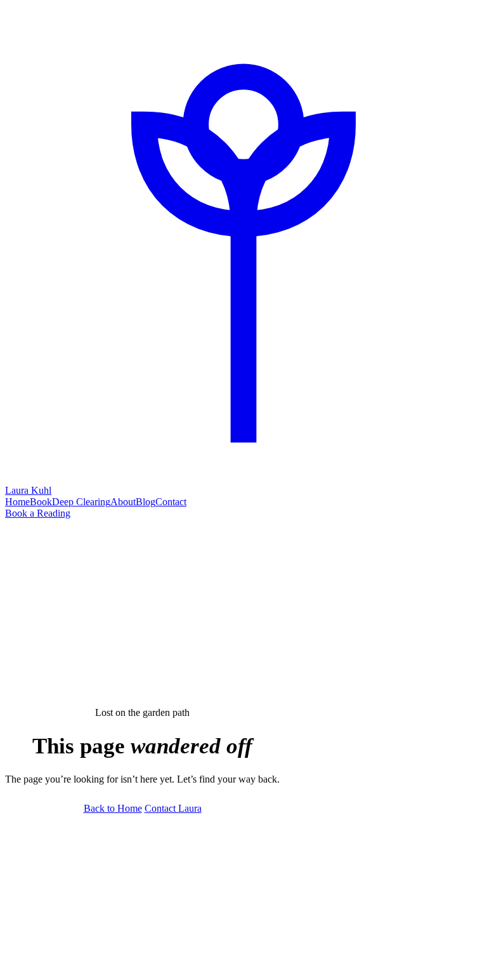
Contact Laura (173, 808)
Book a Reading (37, 513)
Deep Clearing (81, 501)
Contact (170, 501)
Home (17, 501)
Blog (145, 501)
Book (41, 501)
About (123, 501)
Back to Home (113, 808)
